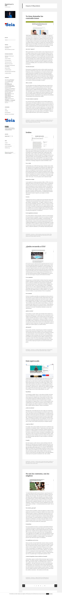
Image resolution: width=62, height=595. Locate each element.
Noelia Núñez (42, 350)
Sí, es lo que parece (8, 60)
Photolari (33, 578)
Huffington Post (29, 350)
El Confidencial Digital (8, 85)
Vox (9, 100)
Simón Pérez (38, 236)
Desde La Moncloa (49, 120)
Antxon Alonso (38, 461)
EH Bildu (48, 234)
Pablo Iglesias (8, 95)
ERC (35, 121)
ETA (5, 89)
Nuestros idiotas (7, 68)
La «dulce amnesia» (8, 69)
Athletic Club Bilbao (11, 80)
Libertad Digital (7, 92)
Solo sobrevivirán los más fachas (10, 71)
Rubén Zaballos (33, 236)
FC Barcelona (11, 89)
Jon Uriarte (45, 462)
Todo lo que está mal (8, 62)
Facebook (7, 89)
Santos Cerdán (32, 463)
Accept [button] (47, 593)
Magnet (10, 92)
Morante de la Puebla (36, 350)
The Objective (12, 98)
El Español (6, 86)
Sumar (41, 578)
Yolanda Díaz (9, 101)
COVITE (37, 349)
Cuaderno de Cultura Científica (41, 120)
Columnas (6, 110)
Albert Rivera (12, 79)
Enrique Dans (36, 235)
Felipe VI (14, 89)
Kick (47, 235)
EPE (14, 88)
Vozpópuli (13, 100)
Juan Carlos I (7, 91)
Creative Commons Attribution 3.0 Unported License (10, 129)
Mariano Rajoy (7, 93)
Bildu (37, 577)
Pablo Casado (12, 93)
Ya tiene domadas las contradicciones (34, 17)
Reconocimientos (7, 112)
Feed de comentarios (8, 146)
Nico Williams (28, 463)
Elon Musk (9, 87)
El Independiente (11, 86)
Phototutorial (38, 578)
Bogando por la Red (9, 4)
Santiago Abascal (7, 98)
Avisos (6, 109)
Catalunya (6, 81)
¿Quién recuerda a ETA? (36, 246)
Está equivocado (32, 361)
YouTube (12, 101)
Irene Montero (42, 121)
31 (45, 585)
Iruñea (28, 132)
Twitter (7, 100)
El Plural (12, 88)
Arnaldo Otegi (6, 80)
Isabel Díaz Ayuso (10, 90)
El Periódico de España (8, 88)
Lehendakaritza (47, 121)
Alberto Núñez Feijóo (7, 79)
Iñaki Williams (41, 462)
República (9, 97)
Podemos (12, 96)
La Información (11, 91)
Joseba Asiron (40, 235)
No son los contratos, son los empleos (37, 475)
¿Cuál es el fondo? (8, 58)
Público (6, 97)
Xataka (7, 101)
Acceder (6, 142)
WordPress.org (7, 147)
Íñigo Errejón (6, 102)
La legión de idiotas (8, 73)
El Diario (12, 85)
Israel (14, 90)
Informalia (38, 121)
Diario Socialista (38, 234)
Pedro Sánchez (8, 96)
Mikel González (50, 462)
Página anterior (23, 585)
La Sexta (50, 235)
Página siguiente (55, 585)
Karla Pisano (45, 235)
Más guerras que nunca (8, 63)
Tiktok (39, 122)
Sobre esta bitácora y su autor (10, 49)
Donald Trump (10, 81)
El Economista (32, 121)
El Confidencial (8, 84)
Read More (51, 593)
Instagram (6, 90)
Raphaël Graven (28, 236)
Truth (43, 578)
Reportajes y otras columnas (9, 114)
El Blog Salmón (44, 349)
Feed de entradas (7, 144)
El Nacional (6, 87)
